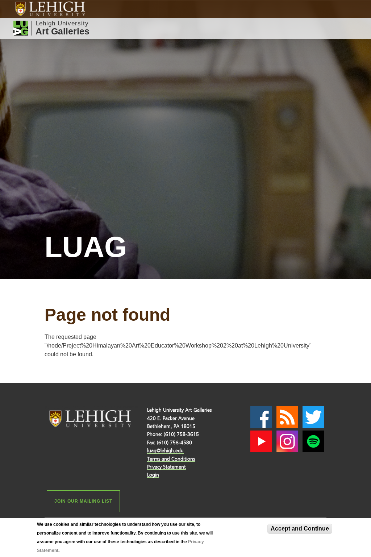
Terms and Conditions (171, 459)
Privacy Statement (166, 467)
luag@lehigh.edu (165, 451)
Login (153, 475)
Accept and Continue (300, 528)
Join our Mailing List (83, 501)
